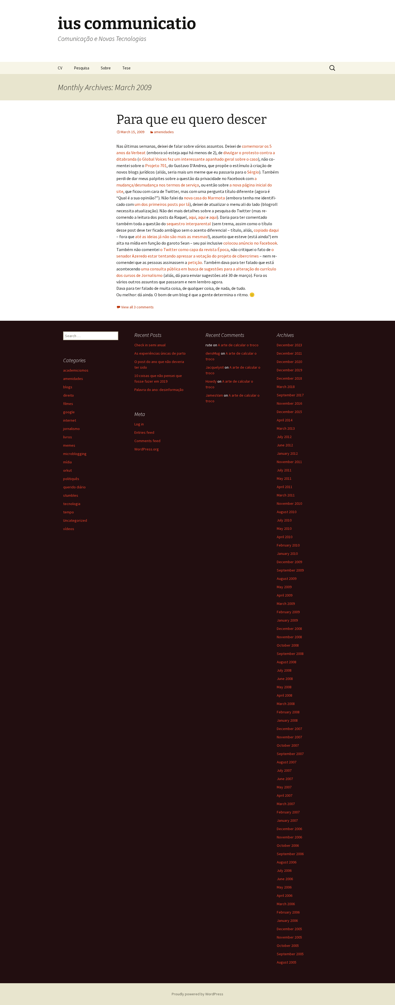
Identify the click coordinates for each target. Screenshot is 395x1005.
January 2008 (287, 720)
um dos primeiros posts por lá (162, 204)
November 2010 (289, 503)
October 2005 (288, 945)
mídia (67, 462)
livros (67, 437)
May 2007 (284, 787)
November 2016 (289, 403)
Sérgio (253, 172)
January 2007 (287, 820)
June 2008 (285, 678)
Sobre (106, 67)
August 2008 (286, 662)
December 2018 (289, 378)
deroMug (213, 353)
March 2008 (286, 703)
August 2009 (286, 578)
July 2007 (284, 770)
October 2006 (288, 845)
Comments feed (147, 440)
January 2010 (287, 553)
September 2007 (290, 753)
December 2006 (289, 828)
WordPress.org (146, 449)
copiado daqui (266, 230)
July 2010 (284, 520)
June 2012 (285, 445)
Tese (126, 67)
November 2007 (289, 737)
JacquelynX (215, 367)
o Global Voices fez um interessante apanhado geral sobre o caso (198, 159)
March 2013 (286, 428)
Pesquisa (81, 67)
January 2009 (287, 620)
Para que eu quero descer (191, 119)
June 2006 (285, 878)
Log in (139, 424)
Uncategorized (75, 520)
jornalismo (71, 428)
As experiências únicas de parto (160, 353)
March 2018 (286, 386)
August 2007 (286, 762)
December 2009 (289, 561)
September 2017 (290, 395)
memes (69, 445)
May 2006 (284, 887)
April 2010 (284, 536)
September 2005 (290, 953)
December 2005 (289, 928)
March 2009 (286, 603)
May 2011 (284, 478)
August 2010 (286, 511)
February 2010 (288, 545)
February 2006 (288, 912)
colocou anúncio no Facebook (250, 243)
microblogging (75, 453)
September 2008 (290, 653)
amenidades (164, 131)
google (69, 412)
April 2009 (284, 595)
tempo (68, 512)
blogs (67, 387)
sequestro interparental (189, 223)
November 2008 (289, 636)
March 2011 (286, 495)
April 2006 (284, 895)
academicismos (75, 370)
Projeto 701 (156, 165)
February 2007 (288, 812)
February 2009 (288, 611)
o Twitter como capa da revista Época (194, 249)
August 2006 (286, 862)
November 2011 (289, 461)
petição (195, 262)
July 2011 (284, 470)
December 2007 (289, 728)
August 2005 (286, 962)
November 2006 (289, 837)
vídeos (68, 528)
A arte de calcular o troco (238, 345)
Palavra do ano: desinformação (159, 389)
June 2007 (285, 778)
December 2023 (289, 345)
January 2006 (287, 920)
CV (60, 67)
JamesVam (214, 395)
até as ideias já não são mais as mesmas (171, 236)
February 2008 (288, 712)
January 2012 (287, 453)
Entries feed (144, 432)
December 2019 (289, 370)
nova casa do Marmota (204, 197)
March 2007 (286, 803)
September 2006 (290, 853)
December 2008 (289, 628)
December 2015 (289, 411)
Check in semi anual (150, 345)
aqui (192, 217)
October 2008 (288, 645)
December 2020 (289, 361)
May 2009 (284, 586)
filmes (68, 403)
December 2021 (289, 353)
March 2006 (286, 903)
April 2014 (284, 420)
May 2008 (284, 687)
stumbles (70, 495)
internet (69, 420)
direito (68, 395)
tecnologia (71, 503)
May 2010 (284, 528)
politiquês (71, 478)
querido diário (74, 487)
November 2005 (289, 937)
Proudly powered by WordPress (197, 994)
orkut (67, 470)
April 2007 (284, 795)
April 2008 (284, 695)
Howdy (211, 381)
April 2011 (284, 486)
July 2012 (284, 436)
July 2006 (284, 870)
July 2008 (284, 670)
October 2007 (288, 745)
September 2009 (290, 570)
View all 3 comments (137, 307)
